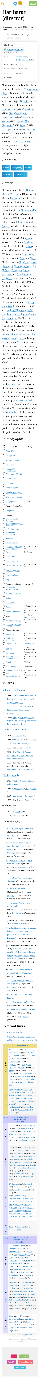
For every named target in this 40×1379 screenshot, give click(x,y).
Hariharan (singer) (14, 38)
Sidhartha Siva (26, 1216)
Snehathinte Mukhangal (10, 534)
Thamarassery (21, 57)
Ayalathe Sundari (12, 460)
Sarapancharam (12, 543)
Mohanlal (12, 412)
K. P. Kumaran (20, 1110)
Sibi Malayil (28, 1184)
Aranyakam (10, 635)
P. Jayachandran (27, 1107)
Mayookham (11, 667)
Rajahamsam (11, 465)
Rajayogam (10, 502)
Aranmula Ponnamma (28, 1073)
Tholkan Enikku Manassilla (12, 520)
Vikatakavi (10, 602)
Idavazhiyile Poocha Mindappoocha (20, 769)
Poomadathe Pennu (13, 593)
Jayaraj (16, 1171)
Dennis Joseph (30, 644)
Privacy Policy (20, 1367)
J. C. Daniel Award (23, 141)
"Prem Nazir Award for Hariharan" (22, 1010)
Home (14, 1356)
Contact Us (24, 1356)
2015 (24, 1098)
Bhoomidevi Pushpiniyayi (11, 469)
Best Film (16, 744)
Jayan (29, 238)
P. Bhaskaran (30, 1053)
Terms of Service (25, 1362)
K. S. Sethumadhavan (25, 1082)
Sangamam (10, 511)
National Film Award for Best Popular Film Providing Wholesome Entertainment (19, 314)
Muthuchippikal (12, 557)
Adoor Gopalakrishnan (25, 1150)
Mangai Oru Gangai (13, 624)
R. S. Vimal (17, 1322)
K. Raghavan (18, 1059)
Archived (17, 959)
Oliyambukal (11, 644)
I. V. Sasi (29, 1095)
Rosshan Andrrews (26, 1303)
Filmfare (27, 973)
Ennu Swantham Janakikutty (12, 657)
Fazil (10, 1150)
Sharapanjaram (29, 617)
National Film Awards (13, 690)
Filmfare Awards (10, 775)
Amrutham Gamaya (13, 621)
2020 (11, 1110)
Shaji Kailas (13, 1285)
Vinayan (17, 1297)
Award (25, 1045)
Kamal (16, 1162)
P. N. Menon (22, 1067)
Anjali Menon (29, 1319)
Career (6, 168)
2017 (17, 1104)
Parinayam (7, 129)
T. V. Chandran (29, 1171)
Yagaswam (10, 538)
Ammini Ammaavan (14, 492)
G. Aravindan (13, 1131)
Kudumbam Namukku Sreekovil (14, 524)
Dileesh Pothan (14, 1227)
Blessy (32, 1187)
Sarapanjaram (28, 254)
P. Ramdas (12, 1079)
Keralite (25, 101)
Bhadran (22, 1278)
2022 (18, 1113)
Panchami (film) (12, 488)
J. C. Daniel (17, 1045)
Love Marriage (11, 479)
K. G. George (18, 1098)
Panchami (28, 242)
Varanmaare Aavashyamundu (12, 589)
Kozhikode (20, 60)
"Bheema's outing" (19, 924)
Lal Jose (12, 1202)
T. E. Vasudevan (14, 1050)
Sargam (23, 125)
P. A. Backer (27, 1131)
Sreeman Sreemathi (13, 570)
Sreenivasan (28, 1291)
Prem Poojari (11, 662)
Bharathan (27, 1147)
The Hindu (11, 881)
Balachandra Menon (28, 1266)
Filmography (17, 168)
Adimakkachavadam (14, 529)
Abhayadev (18, 1056)
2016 (23, 1101)
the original (12, 853)
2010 (25, 1089)
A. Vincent (31, 1056)
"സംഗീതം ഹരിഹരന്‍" (17, 889)
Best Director (18, 739)
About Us (11, 1362)
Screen (17, 864)
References (7, 174)
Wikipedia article (29, 1334)
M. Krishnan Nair (29, 210)
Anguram (9, 580)
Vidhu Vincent (30, 1207)
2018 (27, 1104)
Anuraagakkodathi (13, 575)
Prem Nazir (23, 222)
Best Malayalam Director (20, 1241)
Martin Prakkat (14, 1207)
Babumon (9, 483)
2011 (17, 1092)
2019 (18, 1107)
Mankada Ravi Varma (22, 1076)
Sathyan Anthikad (26, 1288)
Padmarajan (29, 1275)
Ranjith (33, 1306)
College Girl (10, 456)
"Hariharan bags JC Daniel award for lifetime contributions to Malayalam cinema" (21, 952)
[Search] (20, 3)
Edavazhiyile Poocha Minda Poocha (14, 547)
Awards (28, 168)
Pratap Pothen (14, 1275)
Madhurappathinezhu (14, 474)
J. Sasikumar (24, 1092)
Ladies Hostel (11, 451)
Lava (8, 552)
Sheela (33, 258)
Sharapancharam (10, 109)
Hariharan (11, 1033)
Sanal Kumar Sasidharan (18, 1204)
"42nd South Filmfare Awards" (20, 995)
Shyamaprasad (19, 1174)
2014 (11, 1098)
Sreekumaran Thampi (22, 1254)
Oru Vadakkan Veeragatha (11, 639)
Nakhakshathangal (22, 266)
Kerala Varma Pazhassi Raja (14, 671)
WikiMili (6, 3)
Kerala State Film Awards (14, 729)
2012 (31, 1092)
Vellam (8, 598)
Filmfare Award (18, 1238)
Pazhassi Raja (29, 129)
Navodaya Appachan (16, 1089)
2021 (27, 1110)
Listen (33, 3)
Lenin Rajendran (20, 1190)
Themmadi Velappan (14, 497)
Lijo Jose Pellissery (20, 1210)
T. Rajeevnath (14, 1134)
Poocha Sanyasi (12, 561)
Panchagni (29, 109)
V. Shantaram (18, 816)
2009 (11, 1085)
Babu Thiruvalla (19, 1306)
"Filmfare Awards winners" (19, 980)
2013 (23, 1095)
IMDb (19, 1033)
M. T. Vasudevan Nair (23, 400)
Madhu (5, 226)
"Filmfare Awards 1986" (18, 1002)
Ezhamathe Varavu (13, 676)
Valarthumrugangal (28, 262)
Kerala (28, 60)
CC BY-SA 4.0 (27, 1336)
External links (20, 174)
